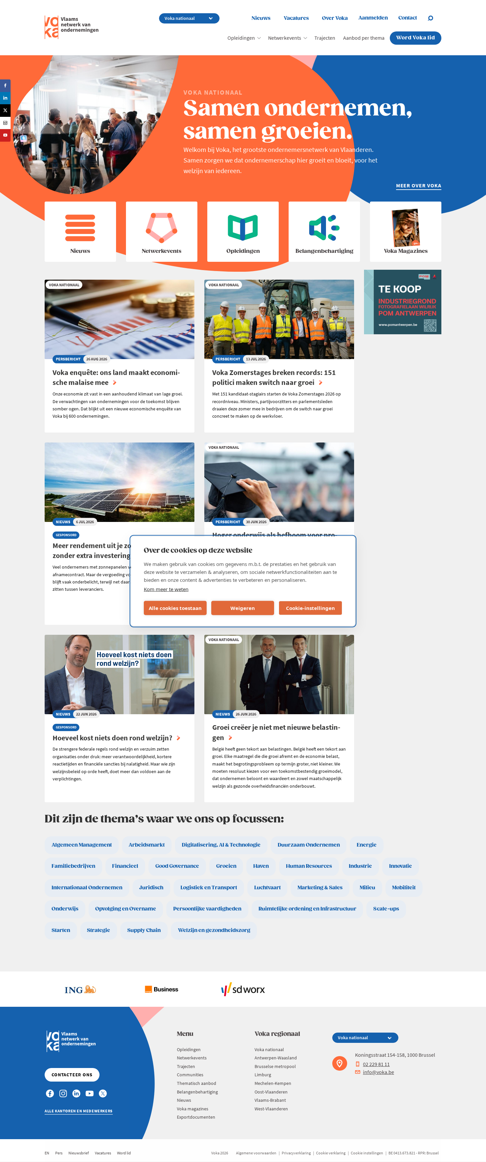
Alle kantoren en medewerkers (79, 1110)
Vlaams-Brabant (270, 1100)
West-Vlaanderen (271, 1109)
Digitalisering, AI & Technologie (221, 845)
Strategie (98, 930)
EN (47, 1152)
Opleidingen (241, 37)
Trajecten (324, 37)
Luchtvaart (267, 888)
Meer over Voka (418, 185)
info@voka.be (378, 1072)
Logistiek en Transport (209, 888)
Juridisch (151, 888)
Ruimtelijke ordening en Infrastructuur (307, 909)
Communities (190, 1075)
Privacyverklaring (296, 1152)
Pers (58, 1152)
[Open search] (434, 18)
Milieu (367, 888)
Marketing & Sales (320, 888)
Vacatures (296, 18)
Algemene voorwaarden (256, 1152)
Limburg (263, 1075)
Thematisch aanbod (196, 1083)
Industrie (360, 866)
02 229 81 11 (376, 1064)
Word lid (124, 1152)
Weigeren (242, 608)
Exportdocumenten (196, 1117)
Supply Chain (144, 930)
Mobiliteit (404, 888)
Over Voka (335, 18)
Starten (61, 930)
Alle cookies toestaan (175, 608)
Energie (367, 845)
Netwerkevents (284, 37)
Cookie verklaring (330, 1152)
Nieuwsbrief (78, 1152)
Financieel (125, 866)
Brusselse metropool (275, 1066)
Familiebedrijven (73, 866)
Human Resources (309, 866)
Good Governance (177, 866)
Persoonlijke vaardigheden (207, 909)
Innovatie (400, 866)
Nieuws (261, 18)
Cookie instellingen (367, 1152)
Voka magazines (192, 1109)
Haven (261, 866)
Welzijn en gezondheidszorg (214, 930)
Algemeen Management (82, 845)
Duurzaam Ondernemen (309, 845)
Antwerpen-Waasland (276, 1058)
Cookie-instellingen (310, 608)
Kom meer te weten (166, 588)
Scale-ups (386, 909)
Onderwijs (65, 909)
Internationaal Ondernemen (87, 888)
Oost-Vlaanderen (271, 1092)
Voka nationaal (269, 1049)
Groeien (226, 866)
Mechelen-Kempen (273, 1083)
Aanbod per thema (364, 37)
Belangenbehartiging (197, 1092)
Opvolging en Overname (125, 909)
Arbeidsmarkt (147, 845)
